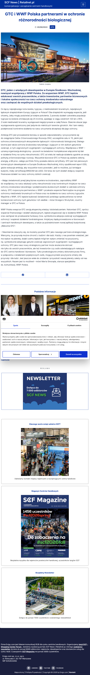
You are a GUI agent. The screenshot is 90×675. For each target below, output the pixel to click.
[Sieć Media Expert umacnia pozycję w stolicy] (68, 307)
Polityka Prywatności (33, 672)
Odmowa (16, 354)
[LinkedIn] (67, 275)
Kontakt (72, 672)
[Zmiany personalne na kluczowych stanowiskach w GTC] (22, 307)
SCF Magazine (28, 651)
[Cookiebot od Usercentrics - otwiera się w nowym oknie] (77, 319)
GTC (52, 27)
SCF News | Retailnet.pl (19, 2)
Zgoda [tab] (15, 325)
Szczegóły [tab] (45, 325)
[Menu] (83, 4)
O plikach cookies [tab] (74, 325)
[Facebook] (23, 275)
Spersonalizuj (44, 354)
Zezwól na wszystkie (74, 354)
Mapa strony (19, 672)
